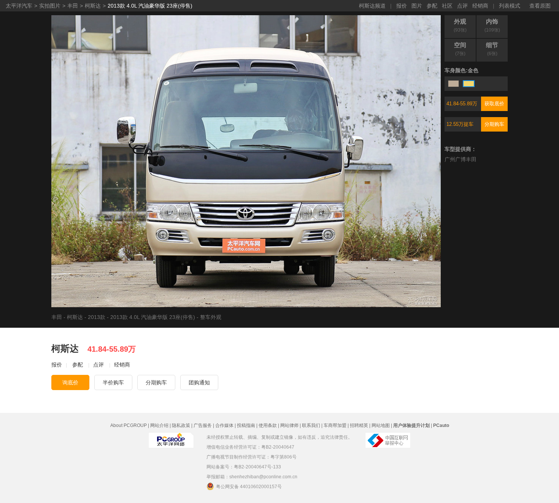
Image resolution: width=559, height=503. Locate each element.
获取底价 (494, 103)
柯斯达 (93, 6)
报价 (401, 6)
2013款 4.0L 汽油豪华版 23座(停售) (150, 6)
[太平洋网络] (171, 440)
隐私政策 (181, 425)
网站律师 (289, 425)
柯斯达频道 (372, 6)
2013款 (96, 317)
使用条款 (268, 425)
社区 (447, 6)
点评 (462, 6)
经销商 (480, 6)
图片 (416, 6)
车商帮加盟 (335, 425)
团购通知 (199, 382)
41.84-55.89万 (461, 103)
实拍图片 (49, 6)
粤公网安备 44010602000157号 (249, 486)
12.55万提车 (459, 124)
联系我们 (311, 425)
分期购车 (494, 124)
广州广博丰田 (460, 159)
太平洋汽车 (19, 6)
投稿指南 (246, 425)
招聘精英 (359, 425)
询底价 (70, 382)
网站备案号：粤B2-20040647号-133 (243, 467)
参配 (432, 6)
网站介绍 (159, 425)
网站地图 (381, 425)
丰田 (72, 6)
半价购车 (113, 382)
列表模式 (509, 6)
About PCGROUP (128, 425)
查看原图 (540, 6)
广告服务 (203, 425)
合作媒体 (224, 425)
